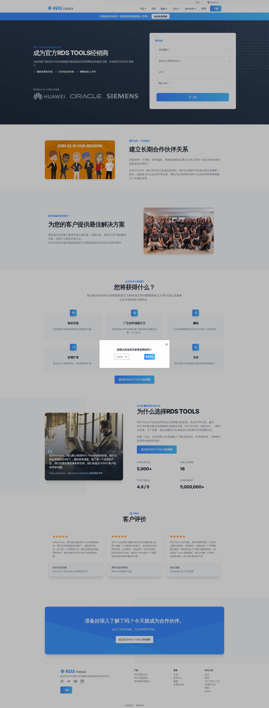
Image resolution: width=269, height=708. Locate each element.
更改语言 (150, 356)
